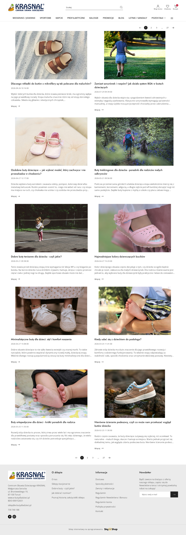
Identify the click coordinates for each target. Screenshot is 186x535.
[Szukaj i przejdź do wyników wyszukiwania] (121, 7)
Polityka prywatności (106, 506)
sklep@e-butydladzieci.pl (19, 505)
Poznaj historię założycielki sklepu (68, 497)
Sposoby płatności (104, 483)
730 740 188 (13, 509)
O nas (54, 479)
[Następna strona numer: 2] (173, 27)
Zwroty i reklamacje (105, 488)
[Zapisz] (174, 494)
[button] (171, 18)
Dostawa (100, 479)
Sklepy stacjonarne (61, 483)
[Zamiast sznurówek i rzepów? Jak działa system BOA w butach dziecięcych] (135, 56)
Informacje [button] (101, 472)
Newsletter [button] (145, 472)
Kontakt (99, 511)
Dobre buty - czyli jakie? (63, 488)
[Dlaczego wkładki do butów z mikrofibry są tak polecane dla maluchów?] (51, 56)
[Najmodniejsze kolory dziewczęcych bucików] (135, 229)
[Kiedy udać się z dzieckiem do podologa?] (135, 312)
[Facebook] (10, 516)
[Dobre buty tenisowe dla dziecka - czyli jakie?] (51, 229)
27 (168, 27)
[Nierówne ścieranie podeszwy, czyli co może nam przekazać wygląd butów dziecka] (135, 395)
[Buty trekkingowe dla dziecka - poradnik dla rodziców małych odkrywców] (135, 142)
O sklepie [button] (57, 472)
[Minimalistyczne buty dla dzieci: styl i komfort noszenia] (51, 312)
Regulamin (101, 493)
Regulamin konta (104, 502)
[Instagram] (14, 516)
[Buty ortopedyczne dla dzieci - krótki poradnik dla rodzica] (51, 395)
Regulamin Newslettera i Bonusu (111, 497)
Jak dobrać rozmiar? (61, 493)
